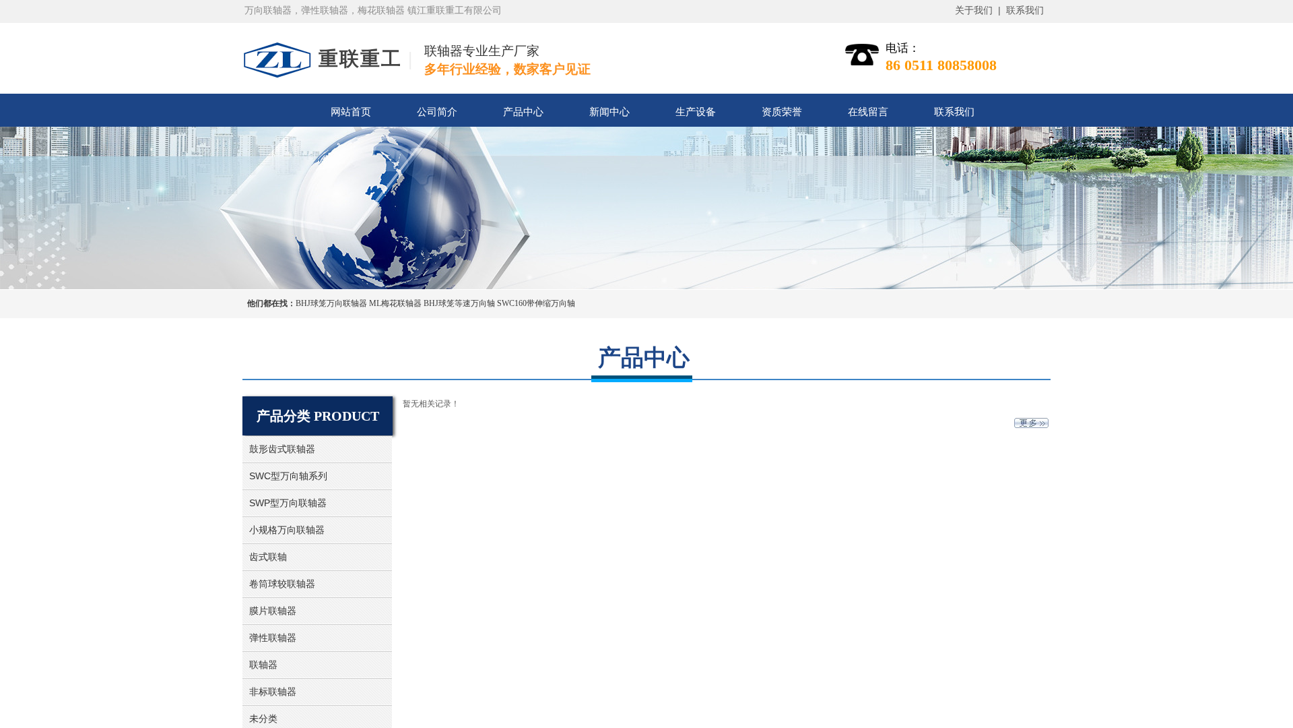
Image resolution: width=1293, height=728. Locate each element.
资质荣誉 (782, 112)
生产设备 (695, 112)
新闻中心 (609, 112)
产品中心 (523, 112)
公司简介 (437, 112)
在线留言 (868, 112)
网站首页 (351, 112)
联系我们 (954, 112)
